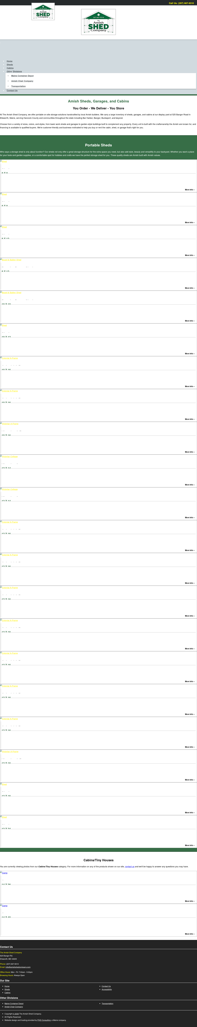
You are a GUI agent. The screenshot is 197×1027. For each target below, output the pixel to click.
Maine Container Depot (22, 75)
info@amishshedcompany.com (18, 967)
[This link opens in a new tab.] (194, 2)
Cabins (10, 67)
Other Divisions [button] (14, 71)
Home (9, 61)
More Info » (190, 189)
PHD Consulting (44, 1020)
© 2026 (16, 1013)
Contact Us (12, 90)
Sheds (10, 64)
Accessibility (107, 989)
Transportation (18, 86)
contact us (129, 866)
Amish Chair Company (22, 80)
